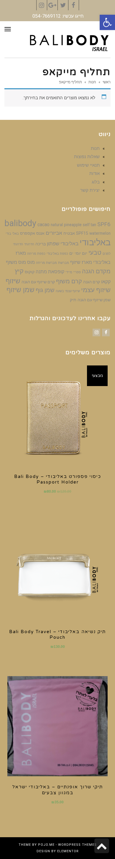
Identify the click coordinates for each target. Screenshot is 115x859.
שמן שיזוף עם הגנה (94, 299)
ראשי (107, 82)
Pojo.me (46, 845)
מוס (31, 262)
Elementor (68, 851)
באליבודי (95, 242)
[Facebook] (106, 332)
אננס (40, 233)
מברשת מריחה (46, 263)
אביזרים (54, 233)
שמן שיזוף (20, 290)
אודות (94, 173)
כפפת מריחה (36, 254)
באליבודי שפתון (62, 243)
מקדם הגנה (96, 271)
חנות (92, 82)
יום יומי (81, 253)
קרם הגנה (91, 281)
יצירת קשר (90, 190)
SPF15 (82, 233)
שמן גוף (45, 290)
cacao (43, 224)
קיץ (19, 271)
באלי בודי (12, 234)
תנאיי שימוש (88, 165)
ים (71, 253)
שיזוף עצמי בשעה (68, 291)
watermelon (100, 233)
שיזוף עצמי (96, 290)
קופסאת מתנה (50, 271)
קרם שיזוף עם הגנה (38, 281)
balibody (20, 223)
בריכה (40, 243)
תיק (73, 299)
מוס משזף (16, 262)
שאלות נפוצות (87, 156)
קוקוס (29, 271)
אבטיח (69, 233)
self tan (89, 224)
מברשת (63, 263)
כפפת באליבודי (57, 254)
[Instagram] (96, 332)
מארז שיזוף (81, 262)
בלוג (96, 182)
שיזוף (13, 281)
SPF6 (104, 224)
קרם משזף (69, 281)
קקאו (106, 281)
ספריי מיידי (73, 272)
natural (57, 224)
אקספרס (27, 233)
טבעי (94, 252)
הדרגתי (29, 244)
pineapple (73, 224)
